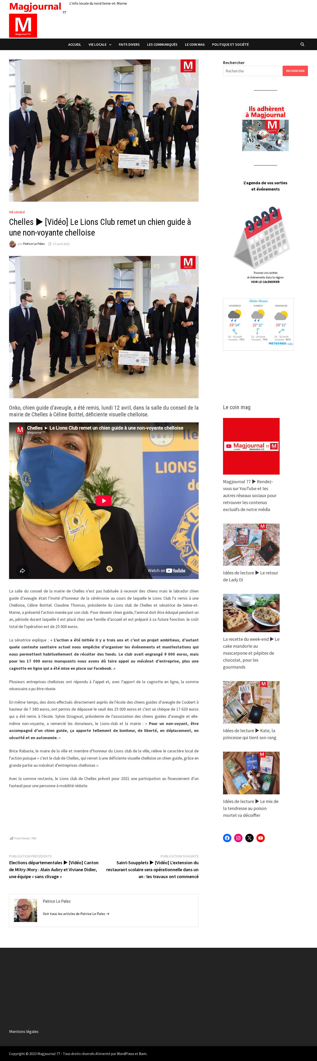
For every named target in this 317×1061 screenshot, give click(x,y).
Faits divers (129, 44)
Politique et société (230, 44)
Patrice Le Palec (34, 244)
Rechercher (234, 62)
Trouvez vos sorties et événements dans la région (265, 277)
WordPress (125, 1053)
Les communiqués (162, 44)
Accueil (74, 44)
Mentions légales (24, 1031)
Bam (142, 1053)
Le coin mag (195, 44)
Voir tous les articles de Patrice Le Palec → (76, 913)
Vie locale (98, 44)
